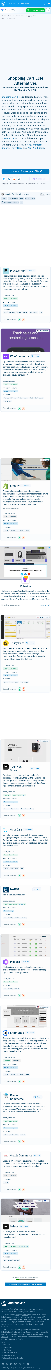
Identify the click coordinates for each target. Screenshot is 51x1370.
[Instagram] (24, 1364)
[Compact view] (43, 194)
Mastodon (14, 1334)
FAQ (3, 1342)
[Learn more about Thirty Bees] (6, 643)
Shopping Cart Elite (12, 96)
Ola (17, 1315)
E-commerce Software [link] (10, 202)
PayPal (20, 1339)
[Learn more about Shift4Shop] (6, 1033)
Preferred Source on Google (12, 1358)
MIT (23, 795)
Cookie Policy (6, 1350)
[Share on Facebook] (4, 179)
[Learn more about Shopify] (6, 486)
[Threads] (20, 1364)
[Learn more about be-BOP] (6, 889)
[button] (30, 270)
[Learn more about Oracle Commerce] (6, 1156)
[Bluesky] (15, 1364)
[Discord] (2, 1364)
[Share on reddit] (14, 179)
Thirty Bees (16, 147)
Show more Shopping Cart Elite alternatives (25, 1284)
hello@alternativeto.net (10, 1332)
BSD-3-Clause (23, 1246)
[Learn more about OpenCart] (6, 830)
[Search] (44, 3)
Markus (25, 1315)
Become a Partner (8, 1355)
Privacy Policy (6, 1347)
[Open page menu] (49, 3)
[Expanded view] (41, 194)
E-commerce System (10, 305)
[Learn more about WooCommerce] (6, 356)
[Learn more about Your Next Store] (6, 767)
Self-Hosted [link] (13, 199)
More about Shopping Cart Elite (24, 171)
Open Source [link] (30, 199)
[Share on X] (9, 179)
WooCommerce (34, 144)
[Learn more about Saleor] (6, 1226)
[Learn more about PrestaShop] (6, 271)
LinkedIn (4, 1337)
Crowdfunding (8, 911)
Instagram (37, 1334)
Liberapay (12, 1339)
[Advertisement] (25, 46)
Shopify (5, 147)
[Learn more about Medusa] (6, 962)
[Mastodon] (11, 1364)
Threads (29, 1334)
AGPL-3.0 (21, 904)
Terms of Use (6, 1345)
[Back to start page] (3, 3)
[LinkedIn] (28, 1364)
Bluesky (22, 1334)
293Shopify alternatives (11, 508)
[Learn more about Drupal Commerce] (6, 1095)
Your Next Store (36, 147)
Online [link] (4, 199)
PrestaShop (8, 138)
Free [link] (21, 199)
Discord (28, 1332)
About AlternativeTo (9, 1353)
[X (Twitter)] (7, 1364)
